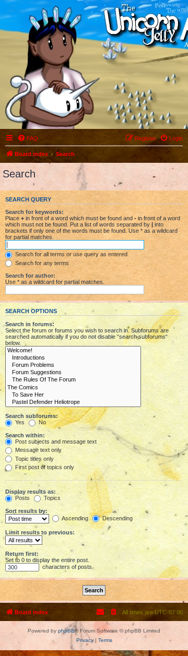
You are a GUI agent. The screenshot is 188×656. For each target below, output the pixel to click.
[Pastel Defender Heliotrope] (73, 402)
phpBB (66, 631)
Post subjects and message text (55, 441)
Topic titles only (34, 459)
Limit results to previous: (40, 532)
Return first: (22, 554)
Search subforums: (31, 416)
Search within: (25, 435)
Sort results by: (26, 511)
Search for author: (30, 275)
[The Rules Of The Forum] (73, 380)
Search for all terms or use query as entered (70, 254)
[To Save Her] (73, 395)
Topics (51, 498)
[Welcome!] (73, 350)
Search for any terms (41, 263)
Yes (19, 422)
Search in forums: (29, 324)
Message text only (38, 450)
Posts (22, 498)
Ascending (74, 518)
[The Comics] (73, 387)
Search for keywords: (34, 212)
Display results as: (30, 491)
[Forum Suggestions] (73, 372)
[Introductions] (73, 358)
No (41, 422)
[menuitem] (27, 138)
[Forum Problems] (73, 365)
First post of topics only (44, 467)
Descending (117, 518)
